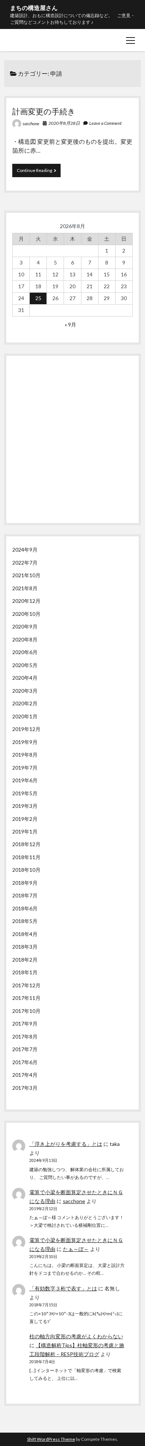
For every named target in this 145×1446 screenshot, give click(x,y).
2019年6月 (25, 780)
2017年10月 (26, 1011)
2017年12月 (26, 985)
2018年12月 (26, 844)
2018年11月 (26, 857)
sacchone (31, 123)
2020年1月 (25, 716)
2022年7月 (25, 562)
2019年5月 (25, 793)
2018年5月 (25, 921)
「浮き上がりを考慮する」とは (65, 1144)
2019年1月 (25, 831)
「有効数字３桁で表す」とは (63, 1288)
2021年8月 (25, 588)
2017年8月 (25, 1036)
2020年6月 (25, 652)
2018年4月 (25, 934)
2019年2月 (25, 819)
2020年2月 (25, 703)
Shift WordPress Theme (51, 1439)
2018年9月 (25, 883)
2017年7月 (25, 1049)
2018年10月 (26, 870)
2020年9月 (25, 626)
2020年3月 (25, 691)
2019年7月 (25, 767)
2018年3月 (25, 946)
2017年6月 (25, 1062)
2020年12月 (26, 601)
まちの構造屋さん (34, 7)
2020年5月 (25, 665)
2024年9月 (25, 549)
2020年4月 (25, 678)
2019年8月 (25, 754)
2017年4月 (25, 1075)
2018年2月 (25, 959)
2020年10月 (26, 614)
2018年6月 (25, 908)
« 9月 (70, 324)
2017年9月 (25, 1023)
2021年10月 (26, 575)
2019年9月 (25, 742)
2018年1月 (25, 972)
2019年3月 (25, 806)
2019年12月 (26, 729)
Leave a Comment (105, 123)
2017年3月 (25, 1088)
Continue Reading (36, 172)
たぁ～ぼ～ (76, 1249)
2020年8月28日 (64, 123)
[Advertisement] (72, 437)
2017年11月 (26, 998)
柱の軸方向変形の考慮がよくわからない (76, 1336)
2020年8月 (25, 639)
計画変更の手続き (43, 111)
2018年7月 (25, 895)
